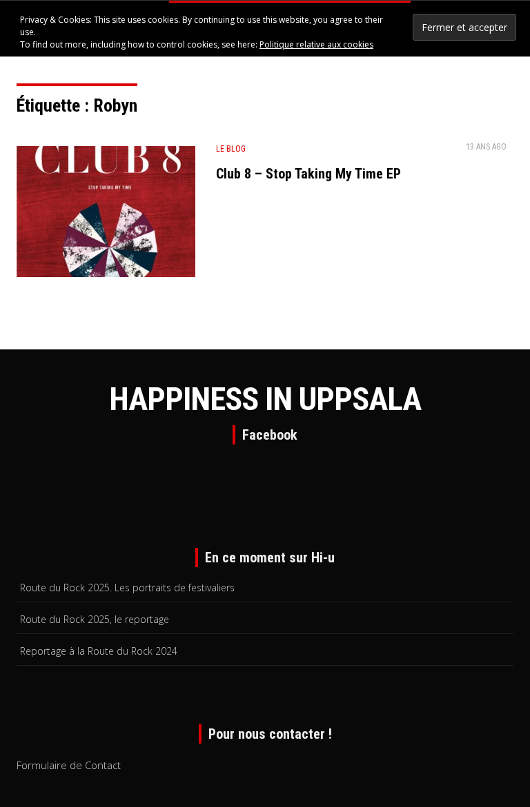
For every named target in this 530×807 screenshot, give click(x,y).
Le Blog (231, 149)
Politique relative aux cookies (316, 44)
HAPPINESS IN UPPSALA (265, 399)
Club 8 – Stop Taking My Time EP (308, 173)
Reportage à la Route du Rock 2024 (98, 650)
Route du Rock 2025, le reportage (94, 619)
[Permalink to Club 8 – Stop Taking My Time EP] (106, 214)
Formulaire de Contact (69, 765)
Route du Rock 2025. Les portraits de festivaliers (127, 587)
